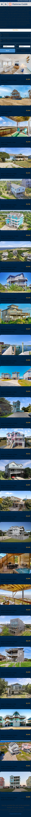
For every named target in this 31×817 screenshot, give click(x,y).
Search (7, 50)
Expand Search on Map (15, 813)
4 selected (21, 46)
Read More (15, 30)
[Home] (18, 4)
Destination (6, 34)
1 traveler (5, 46)
